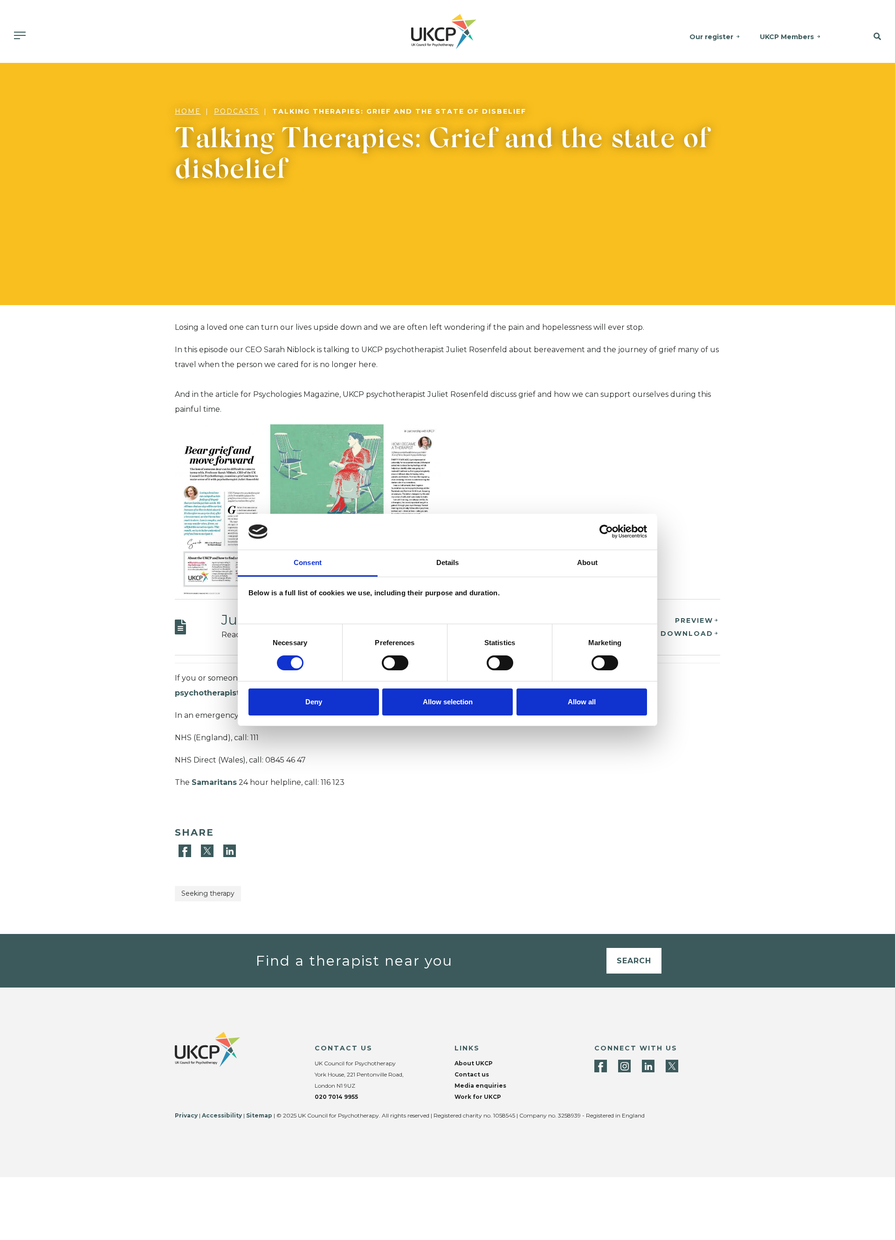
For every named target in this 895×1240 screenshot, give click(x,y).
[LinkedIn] (230, 850)
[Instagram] (624, 1066)
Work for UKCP (477, 1096)
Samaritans (214, 782)
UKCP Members (787, 37)
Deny (313, 702)
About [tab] (587, 562)
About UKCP (473, 1063)
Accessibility (222, 1115)
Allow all (582, 702)
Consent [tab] (308, 562)
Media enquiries (480, 1085)
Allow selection (448, 702)
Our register (711, 37)
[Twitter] (208, 850)
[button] (866, 36)
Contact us (471, 1074)
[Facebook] (186, 850)
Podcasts (236, 111)
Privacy (186, 1115)
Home (188, 111)
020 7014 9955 (336, 1096)
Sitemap (259, 1115)
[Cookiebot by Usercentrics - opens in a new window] (606, 531)
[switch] (395, 662)
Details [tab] (447, 562)
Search (634, 960)
